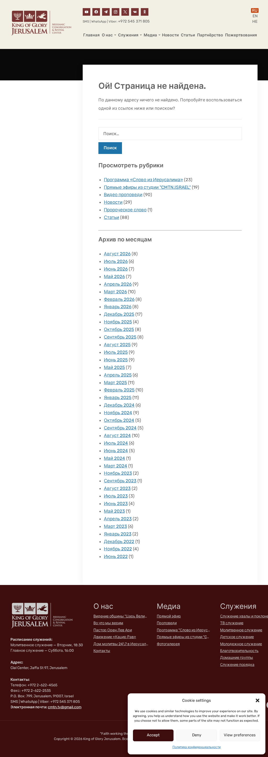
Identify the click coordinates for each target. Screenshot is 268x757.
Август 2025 (117, 344)
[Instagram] (115, 11)
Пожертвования (241, 35)
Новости (170, 35)
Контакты (101, 651)
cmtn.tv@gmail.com (64, 707)
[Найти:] (170, 133)
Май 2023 (114, 511)
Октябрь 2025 (119, 329)
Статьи (188, 35)
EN (255, 16)
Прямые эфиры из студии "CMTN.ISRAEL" (147, 187)
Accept (153, 735)
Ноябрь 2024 (118, 412)
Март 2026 (115, 291)
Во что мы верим (108, 623)
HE (255, 21)
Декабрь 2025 (119, 314)
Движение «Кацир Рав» (114, 637)
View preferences (240, 735)
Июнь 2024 (116, 450)
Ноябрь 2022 (118, 548)
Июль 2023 (116, 496)
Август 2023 (117, 488)
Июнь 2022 (116, 556)
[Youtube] (86, 11)
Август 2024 (117, 435)
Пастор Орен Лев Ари (112, 630)
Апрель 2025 (118, 375)
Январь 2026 (117, 306)
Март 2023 (115, 526)
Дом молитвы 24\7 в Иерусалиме (120, 644)
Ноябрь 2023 (118, 473)
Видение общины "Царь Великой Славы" (120, 616)
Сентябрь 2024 (120, 427)
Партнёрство (210, 35)
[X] (125, 11)
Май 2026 (114, 276)
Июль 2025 (116, 352)
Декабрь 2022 (119, 541)
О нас (107, 35)
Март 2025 (115, 382)
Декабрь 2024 (119, 405)
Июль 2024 (116, 443)
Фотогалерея (168, 644)
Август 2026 (117, 253)
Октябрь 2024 (119, 420)
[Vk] (135, 11)
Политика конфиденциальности (196, 747)
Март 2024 (115, 465)
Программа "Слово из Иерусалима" (184, 630)
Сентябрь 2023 (120, 480)
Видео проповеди (123, 194)
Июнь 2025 (116, 359)
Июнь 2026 (116, 269)
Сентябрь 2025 (120, 337)
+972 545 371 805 (134, 21)
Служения (128, 35)
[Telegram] (106, 11)
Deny (196, 735)
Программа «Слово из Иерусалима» (143, 179)
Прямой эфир (169, 616)
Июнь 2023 (116, 503)
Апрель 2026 (118, 284)
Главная (91, 35)
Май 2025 (114, 367)
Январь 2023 (117, 534)
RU (255, 10)
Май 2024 (114, 458)
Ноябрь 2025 (118, 321)
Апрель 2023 (118, 518)
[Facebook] (96, 11)
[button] (257, 700)
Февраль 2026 (119, 299)
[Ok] (144, 11)
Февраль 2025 (119, 390)
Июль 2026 (116, 261)
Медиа (150, 35)
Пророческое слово (125, 209)
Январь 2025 (117, 397)
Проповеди (167, 623)
